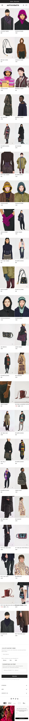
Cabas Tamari (18, 232)
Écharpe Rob (18, 576)
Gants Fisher (4, 232)
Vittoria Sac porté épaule (22, 547)
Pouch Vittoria (19, 605)
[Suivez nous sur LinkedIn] (18, 699)
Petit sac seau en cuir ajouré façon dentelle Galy (14, 605)
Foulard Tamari (5, 31)
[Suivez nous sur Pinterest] (13, 699)
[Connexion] (23, 5)
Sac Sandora (4, 117)
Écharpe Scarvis (5, 146)
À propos (4, 685)
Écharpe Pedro (19, 174)
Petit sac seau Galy (6, 547)
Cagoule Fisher (19, 31)
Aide (3, 689)
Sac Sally (3, 461)
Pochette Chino (19, 289)
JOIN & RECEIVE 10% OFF (22, 718)
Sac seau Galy (4, 433)
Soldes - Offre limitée (14, 1)
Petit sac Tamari (5, 174)
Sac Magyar (18, 146)
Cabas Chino (18, 490)
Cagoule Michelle (5, 318)
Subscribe (14, 676)
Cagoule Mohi (4, 88)
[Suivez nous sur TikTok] (16, 699)
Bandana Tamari (19, 88)
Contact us (5, 693)
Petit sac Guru (5, 576)
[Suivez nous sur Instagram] (11, 699)
